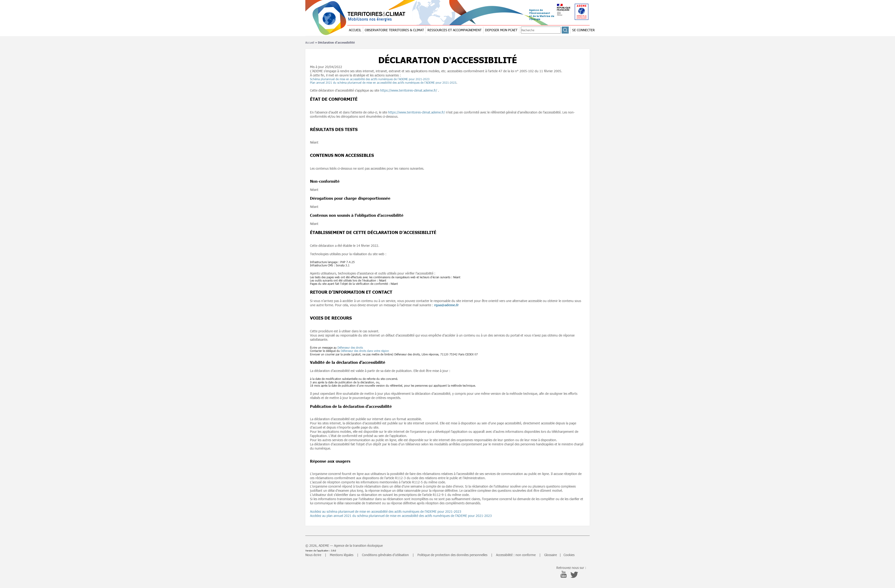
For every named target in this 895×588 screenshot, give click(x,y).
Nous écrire (313, 555)
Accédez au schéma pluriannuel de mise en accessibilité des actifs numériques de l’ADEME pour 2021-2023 (385, 511)
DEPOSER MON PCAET (501, 30)
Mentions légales (341, 555)
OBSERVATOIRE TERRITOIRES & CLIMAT (394, 30)
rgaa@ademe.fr (446, 305)
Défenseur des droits (350, 347)
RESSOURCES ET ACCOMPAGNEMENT (454, 30)
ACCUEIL (355, 30)
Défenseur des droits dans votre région (365, 350)
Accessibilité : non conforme (516, 555)
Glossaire (550, 555)
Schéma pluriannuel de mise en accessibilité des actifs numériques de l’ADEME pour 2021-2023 (370, 79)
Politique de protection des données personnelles (452, 555)
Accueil (309, 42)
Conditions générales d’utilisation (385, 555)
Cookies (569, 555)
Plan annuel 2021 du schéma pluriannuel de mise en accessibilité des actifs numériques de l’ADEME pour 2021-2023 (383, 82)
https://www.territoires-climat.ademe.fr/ (408, 90)
